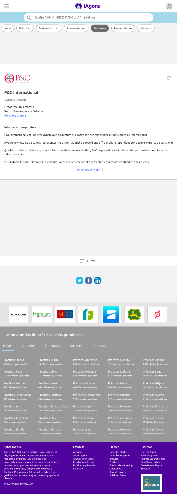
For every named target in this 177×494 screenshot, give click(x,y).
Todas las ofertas (118, 452)
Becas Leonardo (117, 472)
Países (7, 346)
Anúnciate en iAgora (84, 458)
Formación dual (48, 28)
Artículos (146, 28)
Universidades (123, 28)
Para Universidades (151, 462)
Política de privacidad (84, 465)
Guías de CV (115, 468)
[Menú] (6, 6)
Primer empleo (76, 28)
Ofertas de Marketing (121, 465)
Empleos (113, 458)
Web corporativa (15, 115)
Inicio (8, 28)
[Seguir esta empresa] (168, 78)
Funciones (52, 346)
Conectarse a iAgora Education (151, 467)
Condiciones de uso (83, 462)
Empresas (100, 28)
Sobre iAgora (80, 455)
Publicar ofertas (117, 475)
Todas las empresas (119, 455)
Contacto (78, 468)
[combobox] (88, 17)
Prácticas (25, 28)
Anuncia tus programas (153, 458)
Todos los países (149, 455)
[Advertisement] (88, 48)
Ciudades (28, 346)
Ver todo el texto (88, 170)
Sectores (76, 346)
